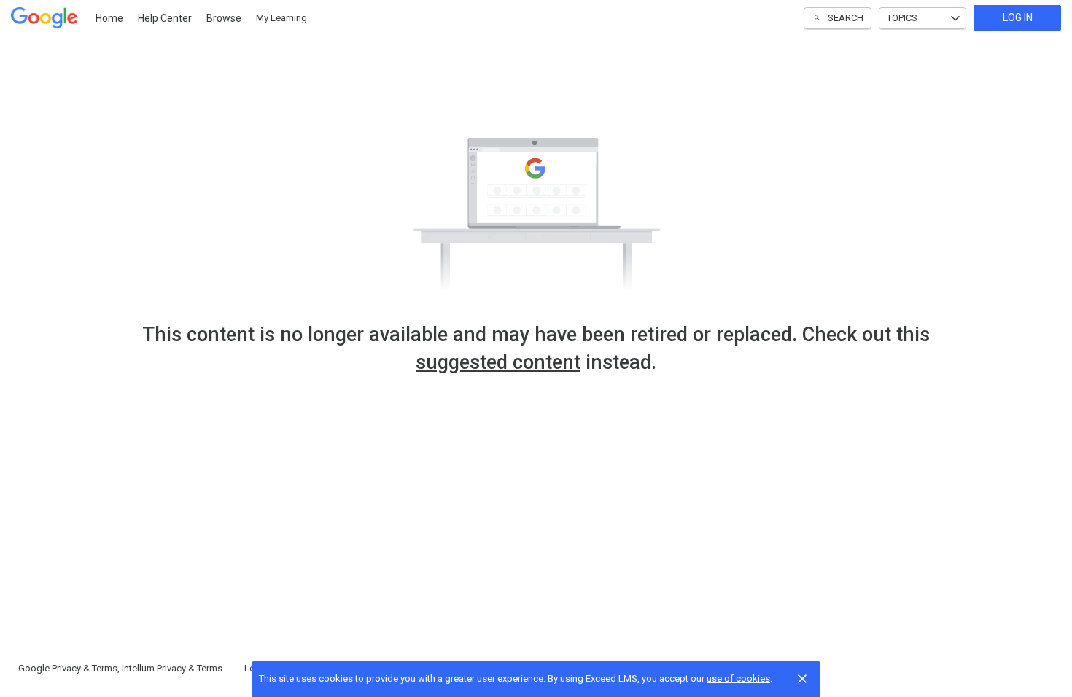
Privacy (66, 668)
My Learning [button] (281, 17)
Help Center (165, 18)
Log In (1018, 17)
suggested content (498, 362)
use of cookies (738, 678)
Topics (902, 17)
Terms (104, 668)
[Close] (802, 679)
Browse (223, 18)
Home (109, 18)
